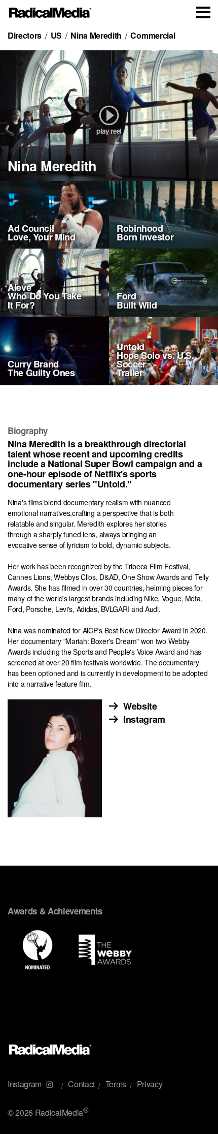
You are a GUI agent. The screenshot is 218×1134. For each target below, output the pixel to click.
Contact (81, 1084)
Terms (115, 1084)
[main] (109, 528)
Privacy (150, 1084)
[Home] (50, 13)
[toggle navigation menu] (203, 12)
